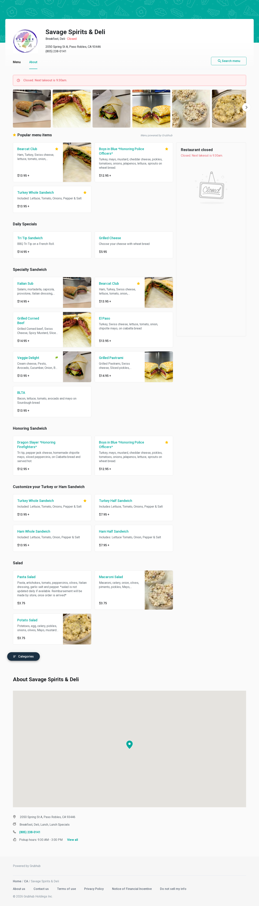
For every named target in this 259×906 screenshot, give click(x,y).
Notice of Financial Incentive (132, 889)
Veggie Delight (28, 358)
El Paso (104, 318)
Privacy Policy (94, 889)
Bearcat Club (27, 149)
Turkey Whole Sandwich (35, 192)
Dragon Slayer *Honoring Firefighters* (36, 444)
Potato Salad (27, 620)
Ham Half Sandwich (114, 531)
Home (17, 881)
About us (19, 889)
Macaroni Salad (111, 577)
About (33, 62)
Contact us (41, 889)
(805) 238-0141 (56, 51)
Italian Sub (25, 283)
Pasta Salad (26, 577)
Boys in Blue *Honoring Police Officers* (121, 151)
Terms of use (67, 889)
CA (26, 881)
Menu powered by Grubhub (156, 135)
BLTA (21, 393)
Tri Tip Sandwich (30, 238)
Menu (17, 62)
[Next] (246, 107)
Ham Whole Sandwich (33, 531)
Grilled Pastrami (111, 358)
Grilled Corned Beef (28, 320)
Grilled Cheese (110, 238)
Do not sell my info (173, 889)
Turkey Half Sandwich (115, 501)
